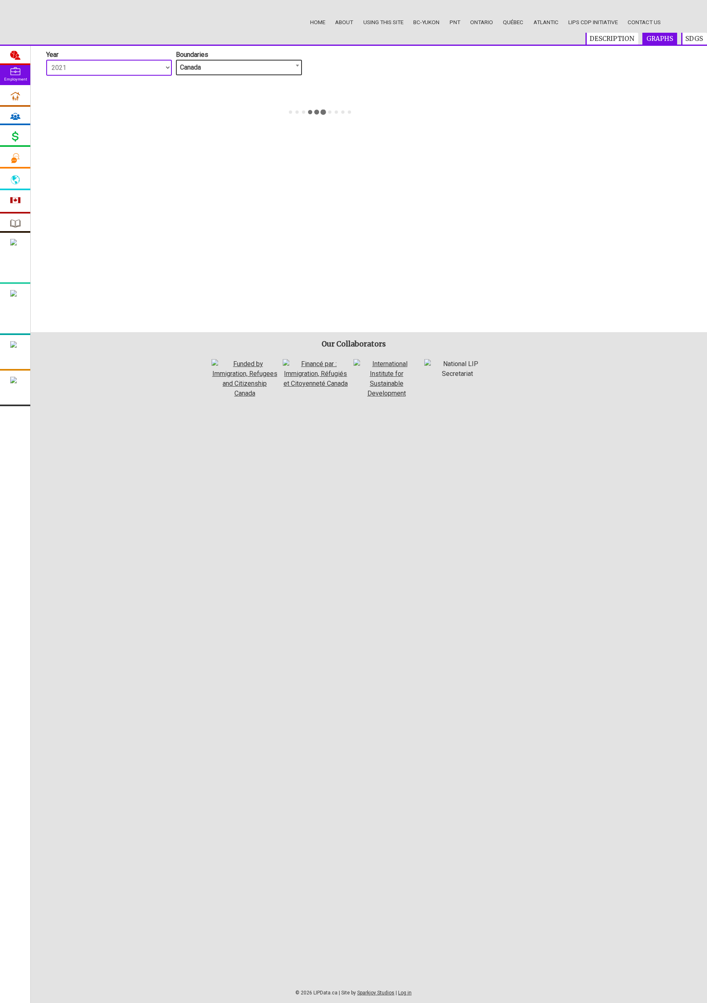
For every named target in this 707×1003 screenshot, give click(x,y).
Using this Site (383, 22)
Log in (405, 993)
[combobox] (239, 67)
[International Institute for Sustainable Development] (386, 393)
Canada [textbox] (190, 67)
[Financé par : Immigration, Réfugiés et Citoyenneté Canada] (316, 383)
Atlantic (546, 22)
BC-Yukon (426, 22)
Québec (513, 22)
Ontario (481, 22)
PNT (455, 22)
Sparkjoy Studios (375, 993)
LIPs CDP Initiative (593, 22)
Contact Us (644, 22)
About (344, 22)
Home (317, 22)
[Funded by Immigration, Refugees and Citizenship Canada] (244, 393)
